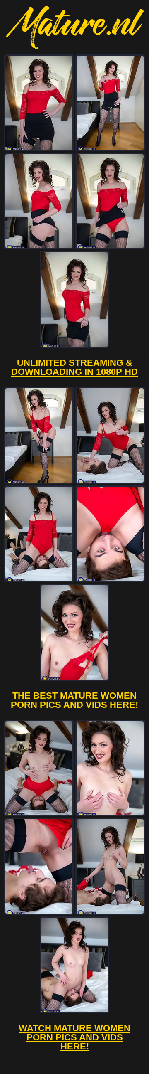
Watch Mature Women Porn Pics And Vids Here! (74, 1037)
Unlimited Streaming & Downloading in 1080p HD (74, 367)
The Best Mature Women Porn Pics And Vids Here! (74, 700)
